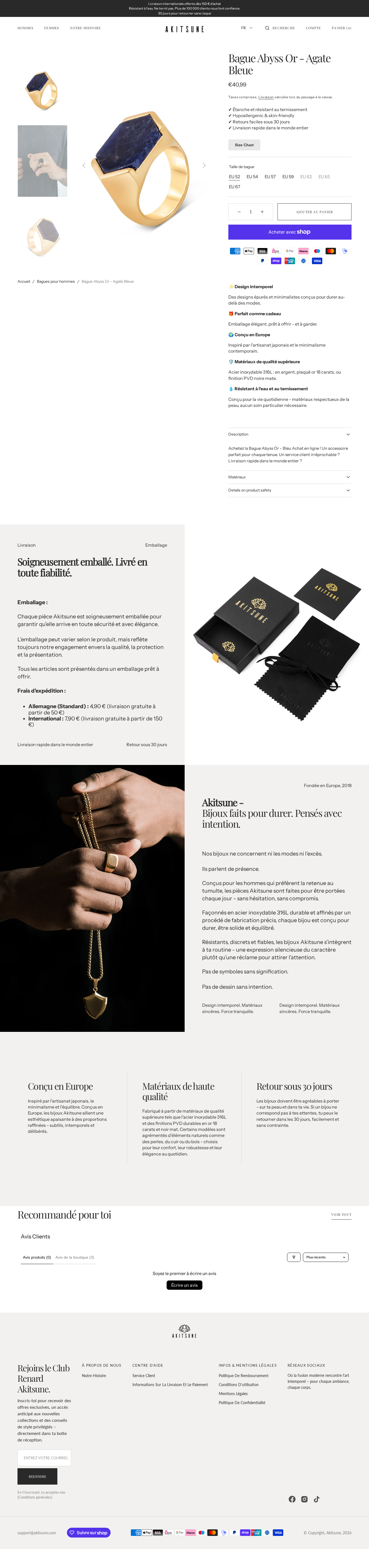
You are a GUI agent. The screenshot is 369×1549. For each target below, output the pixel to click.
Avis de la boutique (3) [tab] (74, 1257)
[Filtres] (294, 1257)
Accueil (23, 281)
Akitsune (333, 1532)
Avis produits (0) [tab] (37, 1257)
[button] (280, 28)
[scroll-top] (356, 1536)
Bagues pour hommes (56, 281)
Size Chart (244, 145)
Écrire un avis (184, 1285)
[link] (184, 1332)
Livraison (266, 97)
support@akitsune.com (36, 1532)
